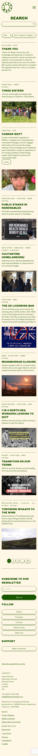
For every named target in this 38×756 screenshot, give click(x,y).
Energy (5, 201)
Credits (5, 744)
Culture (5, 87)
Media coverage (8, 718)
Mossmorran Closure (19, 361)
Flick (15, 45)
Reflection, (7, 503)
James (16, 84)
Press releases (8, 715)
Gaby (15, 300)
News (4, 356)
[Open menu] (34, 7)
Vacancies (6, 729)
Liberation (15, 250)
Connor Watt (12, 134)
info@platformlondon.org (12, 697)
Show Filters (7, 35)
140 (27, 561)
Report (5, 455)
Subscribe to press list (11, 722)
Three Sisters (13, 90)
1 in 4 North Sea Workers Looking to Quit (18, 414)
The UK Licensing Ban (18, 305)
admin (27, 248)
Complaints (6, 740)
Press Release (8, 198)
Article (16, 503)
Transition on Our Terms (16, 463)
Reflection (7, 248)
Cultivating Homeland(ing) (13, 255)
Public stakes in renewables (14, 206)
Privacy (5, 737)
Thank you (10, 48)
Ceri (14, 130)
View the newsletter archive (13, 664)
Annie (29, 198)
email (6, 162)
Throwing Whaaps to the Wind (18, 510)
